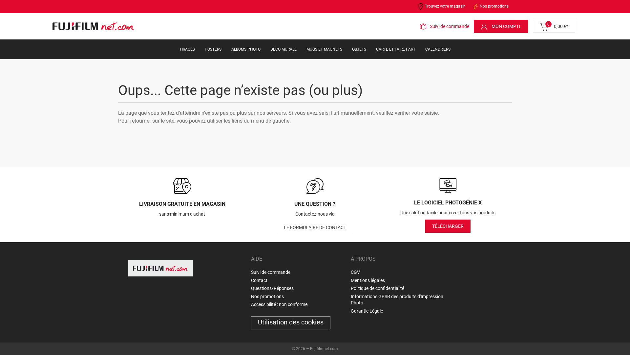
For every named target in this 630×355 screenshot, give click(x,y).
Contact (259, 280)
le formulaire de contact (315, 227)
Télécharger (448, 226)
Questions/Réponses (272, 288)
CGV (355, 272)
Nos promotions (494, 6)
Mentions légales (368, 280)
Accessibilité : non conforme (279, 304)
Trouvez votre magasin (445, 6)
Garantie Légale (367, 311)
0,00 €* (557, 25)
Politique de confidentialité (377, 288)
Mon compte (506, 26)
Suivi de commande (449, 26)
